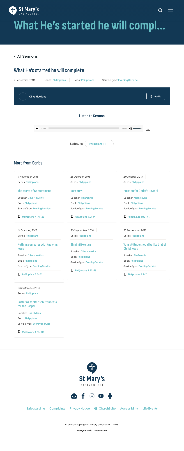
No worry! (76, 191)
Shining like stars (80, 244)
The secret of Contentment (34, 191)
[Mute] (130, 128)
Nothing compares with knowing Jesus (38, 246)
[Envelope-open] (74, 396)
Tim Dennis (87, 197)
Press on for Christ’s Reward (140, 191)
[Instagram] (92, 396)
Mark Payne (140, 197)
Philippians (59, 80)
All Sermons (27, 56)
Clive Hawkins (37, 96)
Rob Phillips (34, 312)
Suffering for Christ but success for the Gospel (37, 304)
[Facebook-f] (83, 396)
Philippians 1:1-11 (99, 143)
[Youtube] (101, 396)
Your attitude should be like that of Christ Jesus (144, 246)
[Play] (37, 128)
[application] (88, 128)
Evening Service (128, 80)
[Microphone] (110, 396)
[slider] (84, 128)
